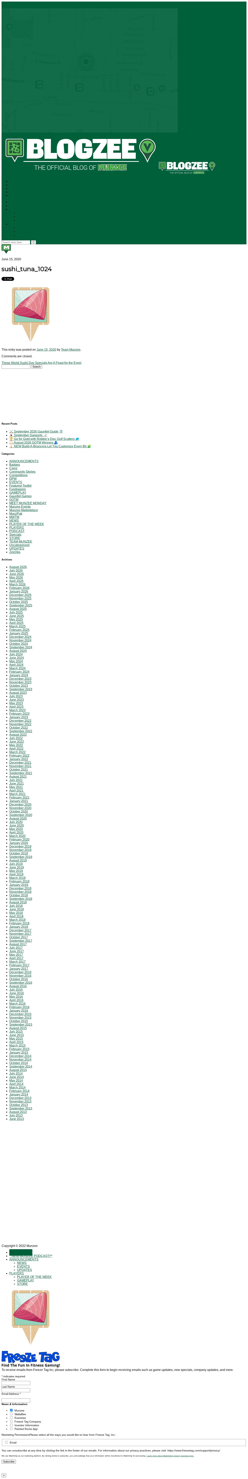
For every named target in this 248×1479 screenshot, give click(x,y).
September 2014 (20, 1066)
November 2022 (20, 724)
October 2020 (18, 811)
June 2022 (16, 741)
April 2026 (16, 581)
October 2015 (18, 1021)
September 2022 (20, 731)
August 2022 (18, 734)
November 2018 (20, 891)
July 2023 (16, 696)
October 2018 (18, 895)
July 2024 (16, 654)
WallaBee (20, 1414)
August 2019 (18, 860)
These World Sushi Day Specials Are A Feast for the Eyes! (41, 362)
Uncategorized (19, 545)
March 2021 (17, 794)
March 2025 (17, 626)
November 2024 (20, 640)
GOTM (13, 499)
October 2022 (18, 727)
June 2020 (16, 825)
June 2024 (16, 657)
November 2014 (20, 1059)
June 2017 (16, 951)
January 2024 (18, 675)
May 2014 (16, 1080)
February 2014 (19, 1091)
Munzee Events (20, 506)
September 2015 (20, 1024)
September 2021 (20, 773)
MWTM (14, 517)
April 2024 (16, 664)
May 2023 (16, 703)
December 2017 (20, 930)
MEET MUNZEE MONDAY (27, 503)
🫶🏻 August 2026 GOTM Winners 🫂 (33, 442)
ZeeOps (14, 552)
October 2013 (18, 1105)
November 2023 (20, 682)
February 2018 (19, 923)
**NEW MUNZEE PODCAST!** (32, 206)
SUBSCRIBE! (20, 202)
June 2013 (16, 1119)
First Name (8, 1379)
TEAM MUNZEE (20, 541)
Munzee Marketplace (23, 510)
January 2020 (18, 843)
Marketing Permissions (15, 1434)
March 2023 (17, 710)
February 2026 (19, 588)
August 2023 (18, 692)
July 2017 (16, 947)
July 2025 (16, 612)
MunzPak (15, 513)
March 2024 (17, 668)
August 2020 (18, 818)
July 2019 (16, 864)
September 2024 (20, 647)
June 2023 (16, 699)
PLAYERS (16, 224)
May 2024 (16, 661)
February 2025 (19, 630)
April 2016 (16, 1000)
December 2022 (20, 720)
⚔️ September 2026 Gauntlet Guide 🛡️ (36, 431)
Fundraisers (17, 489)
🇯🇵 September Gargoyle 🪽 (28, 435)
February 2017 (19, 965)
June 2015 (16, 1035)
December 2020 (20, 804)
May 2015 (16, 1038)
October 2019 (18, 853)
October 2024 (18, 643)
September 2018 (20, 898)
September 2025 (20, 605)
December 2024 (20, 636)
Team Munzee (70, 349)
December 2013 (20, 1098)
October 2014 (18, 1063)
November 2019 (20, 850)
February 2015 (19, 1049)
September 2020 (20, 815)
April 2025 (16, 623)
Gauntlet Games (20, 496)
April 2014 (16, 1084)
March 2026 (17, 584)
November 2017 (20, 933)
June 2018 (16, 909)
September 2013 (20, 1108)
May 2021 (16, 787)
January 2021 (18, 801)
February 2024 (19, 671)
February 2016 (19, 1007)
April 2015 (16, 1042)
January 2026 (18, 591)
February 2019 (19, 881)
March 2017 (17, 961)
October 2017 (18, 937)
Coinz (13, 468)
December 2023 (20, 678)
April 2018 (16, 916)
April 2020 (16, 832)
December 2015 (20, 1014)
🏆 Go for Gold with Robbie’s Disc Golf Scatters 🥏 (44, 439)
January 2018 (18, 926)
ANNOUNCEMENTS (24, 209)
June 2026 (16, 574)
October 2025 (18, 602)
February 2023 (19, 713)
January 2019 (18, 885)
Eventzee (20, 1417)
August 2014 (18, 1070)
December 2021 (20, 762)
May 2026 (16, 577)
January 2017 (18, 968)
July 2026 (16, 570)
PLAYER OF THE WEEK (35, 228)
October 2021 (18, 769)
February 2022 (19, 755)
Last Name (8, 1386)
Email (13, 1442)
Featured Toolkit (20, 485)
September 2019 (20, 857)
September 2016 (20, 982)
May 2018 (16, 912)
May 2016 (16, 996)
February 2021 (19, 797)
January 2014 (18, 1094)
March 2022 (17, 752)
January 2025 (18, 633)
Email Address (11, 1393)
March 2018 (17, 919)
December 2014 (20, 1056)
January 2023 (18, 717)
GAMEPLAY (26, 231)
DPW (13, 478)
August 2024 (18, 650)
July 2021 (16, 780)
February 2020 (19, 839)
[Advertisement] (31, 393)
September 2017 (20, 940)
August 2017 (18, 944)
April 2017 (16, 958)
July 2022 (16, 738)
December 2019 (20, 846)
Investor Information (27, 1425)
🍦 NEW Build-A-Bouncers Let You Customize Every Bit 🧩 (50, 446)
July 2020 (16, 822)
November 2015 (20, 1017)
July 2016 (16, 989)
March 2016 (17, 1003)
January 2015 (18, 1052)
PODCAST (17, 531)
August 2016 (18, 986)
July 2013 (16, 1115)
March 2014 (17, 1087)
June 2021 (16, 783)
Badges (14, 464)
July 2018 (16, 905)
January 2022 (18, 759)
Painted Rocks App (26, 1428)
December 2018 (20, 888)
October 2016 (18, 979)
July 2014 (16, 1073)
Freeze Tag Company (28, 1421)
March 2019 (17, 878)
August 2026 (18, 567)
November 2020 (20, 808)
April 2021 (16, 790)
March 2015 (17, 1045)
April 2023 (16, 706)
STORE (22, 235)
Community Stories (22, 471)
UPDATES (25, 220)
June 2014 (16, 1077)
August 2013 (18, 1112)
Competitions (18, 475)
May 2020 (16, 829)
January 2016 (18, 1010)
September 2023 (20, 689)
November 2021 (20, 766)
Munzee (19, 1410)
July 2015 (16, 1031)
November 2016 (20, 975)
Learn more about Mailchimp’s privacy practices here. (170, 1456)
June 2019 (16, 867)
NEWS (22, 213)
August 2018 (18, 902)
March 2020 (17, 836)
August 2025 (18, 609)
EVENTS (23, 217)
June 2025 (16, 616)
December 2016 (20, 972)
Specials (15, 534)
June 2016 (16, 993)
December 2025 (20, 595)
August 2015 (18, 1028)
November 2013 (20, 1101)
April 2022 (16, 748)
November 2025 (20, 598)
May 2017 (16, 954)
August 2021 (18, 776)
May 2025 (16, 619)
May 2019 (16, 871)
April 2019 (16, 874)
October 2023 (18, 685)
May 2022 (16, 745)
